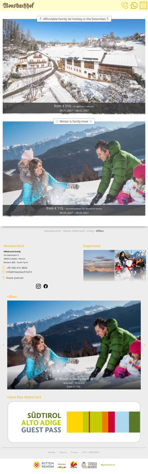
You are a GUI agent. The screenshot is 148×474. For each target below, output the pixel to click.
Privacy (74, 452)
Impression (92, 246)
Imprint (63, 452)
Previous (3, 345)
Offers (12, 297)
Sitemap (51, 452)
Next (144, 345)
